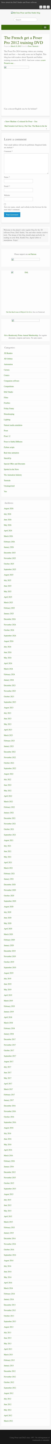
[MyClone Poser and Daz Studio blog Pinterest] (44, 7)
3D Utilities (8, 358)
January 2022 (9, 812)
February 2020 (9, 940)
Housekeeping (9, 414)
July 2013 (7, 1332)
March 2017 (8, 1089)
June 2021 (7, 851)
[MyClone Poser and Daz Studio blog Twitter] (48, 7)
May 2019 (7, 989)
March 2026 (8, 536)
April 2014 (8, 1282)
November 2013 (10, 1310)
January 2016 (9, 1166)
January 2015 (9, 1233)
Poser (30, 46)
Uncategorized (9, 486)
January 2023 (9, 746)
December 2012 (10, 1371)
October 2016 (9, 1117)
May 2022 (7, 790)
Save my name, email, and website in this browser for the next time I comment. (25, 208)
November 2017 (10, 1045)
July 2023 (7, 713)
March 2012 (8, 1421)
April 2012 (8, 1415)
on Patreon (32, 254)
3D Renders (8, 353)
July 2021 (7, 846)
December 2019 (10, 951)
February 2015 (9, 1227)
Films (6, 397)
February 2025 (9, 608)
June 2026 (7, 519)
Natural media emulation (13, 425)
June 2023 (7, 718)
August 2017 (8, 1061)
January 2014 (9, 1299)
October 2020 (9, 895)
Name (7, 177)
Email (7, 186)
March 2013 (8, 1354)
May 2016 (7, 1144)
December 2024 (10, 619)
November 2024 (10, 624)
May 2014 (7, 1277)
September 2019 (10, 967)
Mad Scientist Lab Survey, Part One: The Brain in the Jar (25, 126)
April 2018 (8, 1017)
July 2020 (7, 912)
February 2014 (9, 1293)
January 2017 (9, 1100)
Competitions (9, 386)
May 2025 (7, 591)
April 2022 (8, 796)
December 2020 (10, 884)
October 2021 (9, 829)
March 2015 (8, 1222)
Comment (8, 151)
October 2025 (9, 563)
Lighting (7, 419)
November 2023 (10, 691)
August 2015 (8, 1194)
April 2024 (8, 663)
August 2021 (8, 840)
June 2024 (7, 652)
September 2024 (10, 635)
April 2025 (8, 597)
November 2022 (10, 757)
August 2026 (8, 508)
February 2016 (9, 1161)
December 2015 (10, 1172)
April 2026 (8, 530)
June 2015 (7, 1205)
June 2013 (7, 1338)
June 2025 (7, 586)
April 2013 (8, 1349)
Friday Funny (9, 408)
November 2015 (10, 1177)
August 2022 (8, 774)
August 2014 (8, 1260)
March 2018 (8, 1022)
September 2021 (10, 834)
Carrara (6, 370)
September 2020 (10, 901)
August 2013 (8, 1327)
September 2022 (10, 768)
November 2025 (10, 558)
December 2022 (10, 751)
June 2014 (7, 1271)
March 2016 (8, 1155)
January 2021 (9, 879)
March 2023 (8, 735)
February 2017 (9, 1094)
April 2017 (8, 1083)
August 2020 (8, 906)
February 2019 (9, 1006)
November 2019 (10, 956)
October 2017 (9, 1050)
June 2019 (7, 984)
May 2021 (7, 857)
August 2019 (8, 973)
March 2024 (8, 669)
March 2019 (8, 1000)
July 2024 (7, 646)
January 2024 (9, 680)
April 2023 (8, 729)
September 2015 (10, 1188)
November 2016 (10, 1111)
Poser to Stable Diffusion (13, 441)
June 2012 (7, 1404)
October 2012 (9, 1382)
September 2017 (10, 1056)
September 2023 (10, 702)
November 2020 (10, 890)
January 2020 (9, 945)
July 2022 (7, 779)
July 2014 (7, 1266)
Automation (8, 364)
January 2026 (9, 547)
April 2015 (8, 1216)
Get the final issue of (19, 312)
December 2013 (10, 1305)
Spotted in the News (11, 469)
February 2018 (9, 1028)
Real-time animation (11, 452)
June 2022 (7, 785)
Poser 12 (7, 436)
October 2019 (9, 962)
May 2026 (7, 525)
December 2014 (10, 1238)
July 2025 (7, 580)
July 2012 (7, 1398)
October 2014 (9, 1249)
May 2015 (7, 1210)
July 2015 (7, 1199)
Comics (6, 375)
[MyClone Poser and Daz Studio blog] (25, 12)
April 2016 (8, 1150)
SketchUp (7, 458)
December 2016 (10, 1105)
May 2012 (7, 1410)
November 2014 (10, 1244)
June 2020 (7, 917)
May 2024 (7, 657)
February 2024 (9, 674)
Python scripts (9, 447)
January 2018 (9, 1034)
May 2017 (7, 1078)
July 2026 (7, 514)
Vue (5, 491)
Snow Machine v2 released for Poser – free (21, 121)
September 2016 (10, 1122)
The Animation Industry (13, 475)
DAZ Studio (8, 392)
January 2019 (9, 1011)
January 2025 (9, 613)
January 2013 (9, 1365)
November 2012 (10, 1376)
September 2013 (10, 1321)
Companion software (11, 381)
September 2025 (10, 569)
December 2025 (10, 552)
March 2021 (8, 868)
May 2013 (7, 1343)
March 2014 (8, 1288)
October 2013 (9, 1316)
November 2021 (10, 823)
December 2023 (10, 685)
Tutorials (35, 46)
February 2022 (9, 807)
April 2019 (8, 995)
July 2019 (7, 978)
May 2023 (7, 724)
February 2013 (9, 1360)
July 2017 (7, 1067)
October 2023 (9, 696)
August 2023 (8, 707)
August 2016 (8, 1128)
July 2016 (7, 1133)
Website (7, 195)
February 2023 (9, 740)
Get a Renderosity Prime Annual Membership (21, 335)
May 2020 (7, 923)
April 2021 (8, 862)
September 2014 (10, 1255)
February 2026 (9, 541)
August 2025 (8, 574)
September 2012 (10, 1387)
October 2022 (9, 763)
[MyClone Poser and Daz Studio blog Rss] (40, 7)
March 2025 (8, 602)
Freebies (7, 403)
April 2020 (8, 928)
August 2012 (8, 1393)
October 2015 (9, 1183)
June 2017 (7, 1072)
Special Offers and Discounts (14, 463)
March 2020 (8, 934)
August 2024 (8, 641)
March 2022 (8, 801)
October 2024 (9, 630)
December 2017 (10, 1039)
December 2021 (10, 818)
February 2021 (9, 873)
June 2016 (7, 1139)
